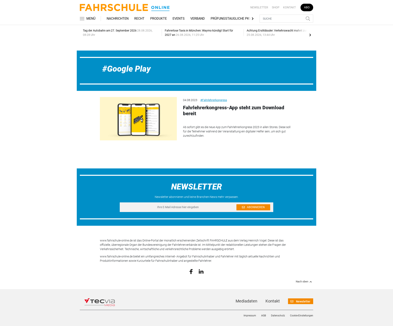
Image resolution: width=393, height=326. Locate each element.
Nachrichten (118, 18)
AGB (263, 315)
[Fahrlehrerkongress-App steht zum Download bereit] (138, 118)
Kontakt (289, 7)
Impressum (250, 315)
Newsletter (259, 7)
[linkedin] (201, 271)
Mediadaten (246, 301)
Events (179, 18)
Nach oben (302, 281)
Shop (275, 7)
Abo (307, 7)
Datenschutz (278, 315)
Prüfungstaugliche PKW (231, 18)
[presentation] (310, 35)
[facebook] (191, 271)
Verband (197, 18)
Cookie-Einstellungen (301, 315)
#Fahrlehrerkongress (213, 100)
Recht (139, 18)
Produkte (158, 18)
